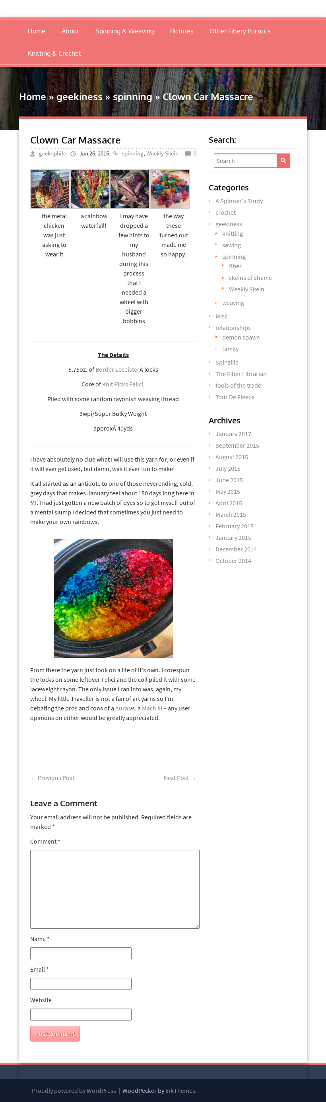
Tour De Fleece (234, 397)
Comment (45, 841)
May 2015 (227, 491)
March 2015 (230, 514)
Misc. (222, 316)
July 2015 (228, 468)
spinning (132, 96)
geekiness (79, 96)
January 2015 (233, 537)
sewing (231, 245)
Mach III (152, 708)
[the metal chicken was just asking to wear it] (50, 206)
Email (39, 969)
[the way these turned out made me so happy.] (170, 206)
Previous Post (52, 778)
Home (36, 31)
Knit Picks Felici (122, 384)
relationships (233, 328)
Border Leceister (117, 369)
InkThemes (180, 1090)
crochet (225, 212)
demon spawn (241, 337)
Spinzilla (227, 362)
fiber (235, 266)
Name (40, 939)
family (230, 349)
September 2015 (237, 445)
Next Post (180, 778)
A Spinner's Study (239, 201)
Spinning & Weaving (124, 31)
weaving (233, 303)
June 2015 (229, 480)
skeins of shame (250, 277)
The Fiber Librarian (241, 374)
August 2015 (231, 457)
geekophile (52, 153)
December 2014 (236, 549)
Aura (121, 708)
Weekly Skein (162, 153)
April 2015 (228, 503)
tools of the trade (238, 385)
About (70, 31)
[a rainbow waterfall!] (90, 206)
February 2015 (234, 526)
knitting (232, 233)
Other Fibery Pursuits (240, 31)
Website (41, 1000)
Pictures (181, 31)
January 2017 (233, 434)
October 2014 (233, 561)
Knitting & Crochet (54, 53)
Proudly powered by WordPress (74, 1090)
